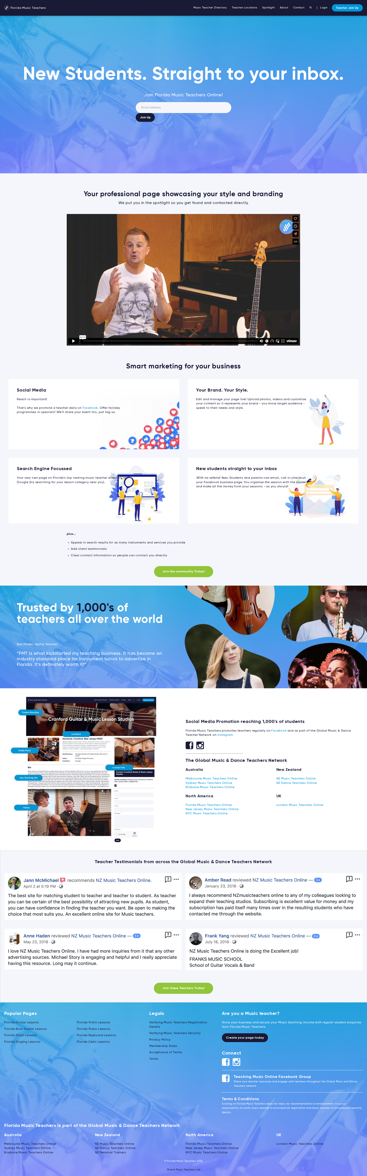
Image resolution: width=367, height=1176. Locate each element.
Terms (153, 1058)
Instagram (225, 735)
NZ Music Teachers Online (296, 778)
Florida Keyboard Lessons (96, 1035)
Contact (298, 7)
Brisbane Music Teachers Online (210, 787)
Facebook (90, 408)
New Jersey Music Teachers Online (212, 809)
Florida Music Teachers (28, 8)
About (284, 7)
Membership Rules (163, 1046)
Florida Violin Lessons (93, 1022)
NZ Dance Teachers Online (296, 783)
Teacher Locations (244, 7)
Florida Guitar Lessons (21, 1022)
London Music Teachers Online (299, 805)
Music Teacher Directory (210, 7)
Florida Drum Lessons (20, 1035)
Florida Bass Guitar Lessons (25, 1029)
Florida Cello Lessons (93, 1041)
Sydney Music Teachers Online (209, 783)
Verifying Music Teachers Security (175, 1033)
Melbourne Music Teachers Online (211, 778)
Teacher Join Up (347, 8)
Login (324, 7)
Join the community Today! (183, 571)
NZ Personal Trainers (110, 1152)
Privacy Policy (160, 1039)
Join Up (145, 117)
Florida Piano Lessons (93, 1029)
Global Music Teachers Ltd (183, 1170)
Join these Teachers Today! (183, 988)
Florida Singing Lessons (22, 1041)
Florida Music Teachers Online (209, 805)
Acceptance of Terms (165, 1052)
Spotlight (268, 7)
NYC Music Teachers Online (207, 813)
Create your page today (245, 1037)
